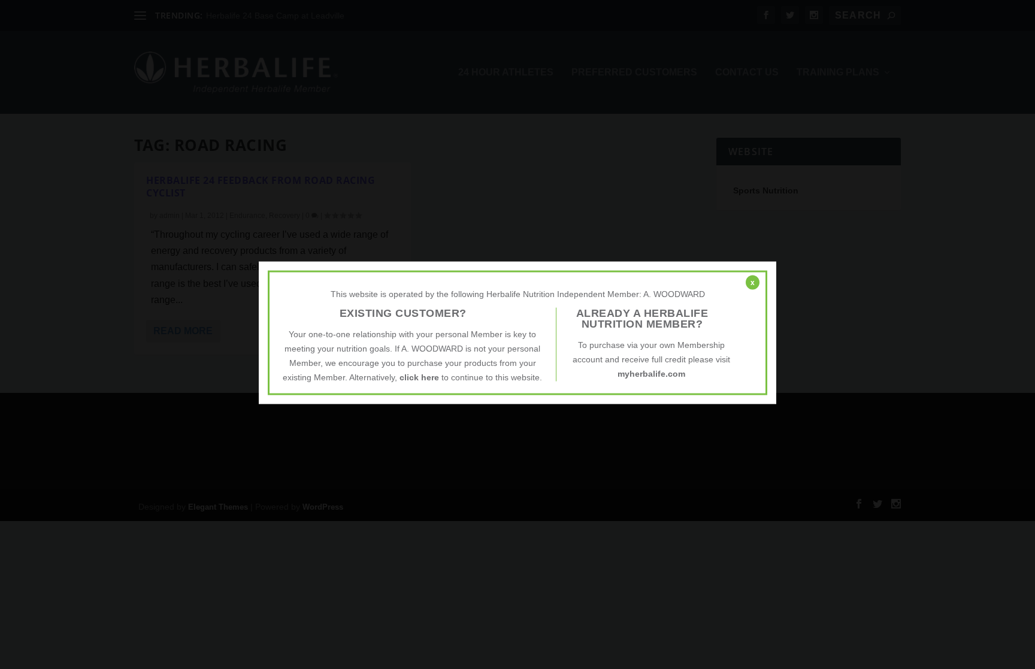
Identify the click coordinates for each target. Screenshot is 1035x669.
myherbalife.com (651, 374)
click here (419, 377)
